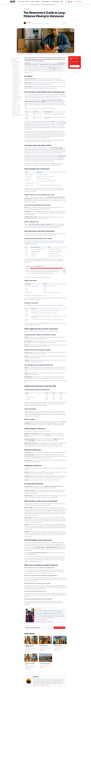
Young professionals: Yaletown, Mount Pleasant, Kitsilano (40, 334)
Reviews (32, 1)
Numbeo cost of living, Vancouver (35, 295)
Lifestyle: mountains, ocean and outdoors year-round (39, 194)
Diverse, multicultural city (31, 221)
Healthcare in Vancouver (32, 465)
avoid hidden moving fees (46, 141)
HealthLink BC (27, 477)
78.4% (39, 227)
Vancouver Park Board (55, 188)
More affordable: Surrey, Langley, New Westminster (38, 365)
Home (19, 1)
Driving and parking (30, 409)
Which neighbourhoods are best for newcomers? (41, 329)
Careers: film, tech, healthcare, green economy (37, 205)
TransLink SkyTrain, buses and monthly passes (37, 389)
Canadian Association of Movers (55, 131)
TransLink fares (38, 404)
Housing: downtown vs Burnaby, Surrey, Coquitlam (38, 238)
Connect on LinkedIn (45, 685)
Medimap (48, 477)
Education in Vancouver (32, 450)
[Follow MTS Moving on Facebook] (69, 2)
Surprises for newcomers (31, 303)
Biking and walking (29, 419)
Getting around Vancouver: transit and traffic (40, 386)
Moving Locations (45, 1)
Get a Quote (74, 66)
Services (37, 1)
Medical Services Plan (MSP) (33, 468)
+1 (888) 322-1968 (78, 1)
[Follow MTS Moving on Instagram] (66, 2)
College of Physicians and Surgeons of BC (43, 476)
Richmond (30, 380)
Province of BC (56, 323)
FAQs (62, 1)
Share (66, 22)
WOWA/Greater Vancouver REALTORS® (55, 189)
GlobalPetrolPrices (32, 323)
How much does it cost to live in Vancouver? (39, 231)
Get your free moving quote (59, 627)
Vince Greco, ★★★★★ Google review (32, 561)
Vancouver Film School (29, 189)
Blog (23, 1)
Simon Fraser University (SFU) (40, 460)
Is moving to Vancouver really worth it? (37, 145)
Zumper (57, 67)
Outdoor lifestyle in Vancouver (34, 429)
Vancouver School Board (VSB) (43, 454)
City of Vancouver (34, 423)
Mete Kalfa (29, 22)
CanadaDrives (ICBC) (43, 323)
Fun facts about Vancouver (33, 484)
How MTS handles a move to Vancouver (38, 540)
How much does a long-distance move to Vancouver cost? (44, 92)
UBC (33, 460)
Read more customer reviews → (47, 621)
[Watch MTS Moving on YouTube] (71, 2)
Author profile (36, 685)
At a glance (28, 76)
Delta (35, 380)
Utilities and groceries (30, 280)
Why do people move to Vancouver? (37, 169)
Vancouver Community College (33, 461)
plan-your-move (29, 137)
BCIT (57, 460)
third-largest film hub (58, 207)
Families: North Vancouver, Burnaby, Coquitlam (37, 350)
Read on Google (38, 621)
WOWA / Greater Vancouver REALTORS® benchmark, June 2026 (42, 259)
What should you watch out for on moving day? (41, 501)
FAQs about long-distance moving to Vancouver (41, 565)
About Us (27, 1)
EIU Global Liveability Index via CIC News (37, 188)
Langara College (62, 460)
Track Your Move (55, 1)
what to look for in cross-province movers (53, 534)
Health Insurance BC (45, 472)
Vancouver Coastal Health (37, 452)
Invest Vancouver (40, 189)
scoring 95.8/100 (29, 151)
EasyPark (59, 414)
